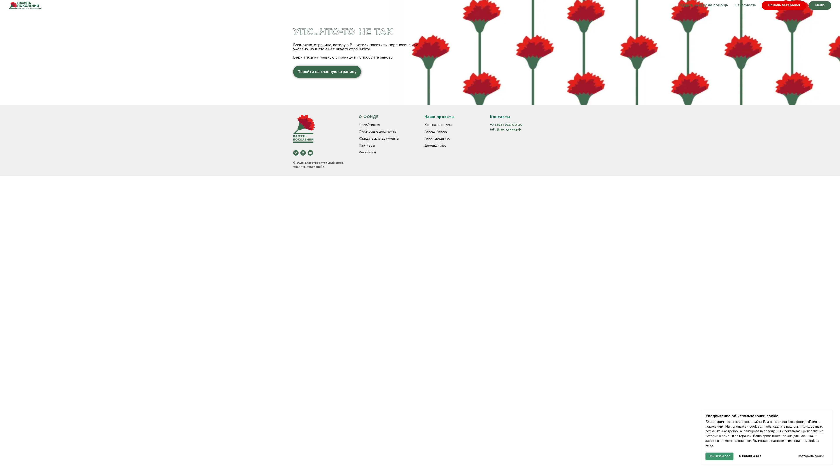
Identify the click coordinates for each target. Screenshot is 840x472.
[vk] (296, 153)
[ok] (303, 153)
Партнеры (367, 145)
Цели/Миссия (369, 125)
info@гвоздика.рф (505, 129)
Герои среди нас (437, 138)
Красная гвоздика (438, 125)
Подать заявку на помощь (704, 5)
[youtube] (310, 153)
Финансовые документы (378, 131)
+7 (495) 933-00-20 (506, 125)
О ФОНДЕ (369, 117)
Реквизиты (367, 152)
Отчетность (745, 5)
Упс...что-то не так (343, 31)
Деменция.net (435, 145)
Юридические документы (379, 138)
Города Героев (436, 131)
